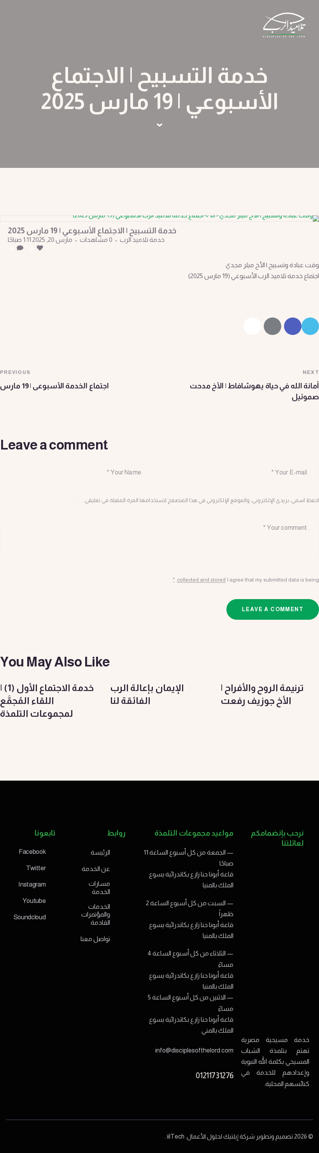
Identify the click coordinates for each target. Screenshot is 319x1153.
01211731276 (214, 1075)
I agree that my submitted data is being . (246, 579)
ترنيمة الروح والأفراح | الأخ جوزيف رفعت (262, 694)
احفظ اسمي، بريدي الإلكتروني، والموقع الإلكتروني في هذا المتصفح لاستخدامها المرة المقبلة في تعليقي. (201, 500)
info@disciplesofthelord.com (194, 1050)
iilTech (175, 1136)
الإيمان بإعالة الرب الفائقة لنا (147, 694)
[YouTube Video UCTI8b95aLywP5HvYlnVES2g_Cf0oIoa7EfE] (159, 218)
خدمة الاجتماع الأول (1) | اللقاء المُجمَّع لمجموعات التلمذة (47, 700)
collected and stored (201, 580)
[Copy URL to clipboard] (252, 326)
